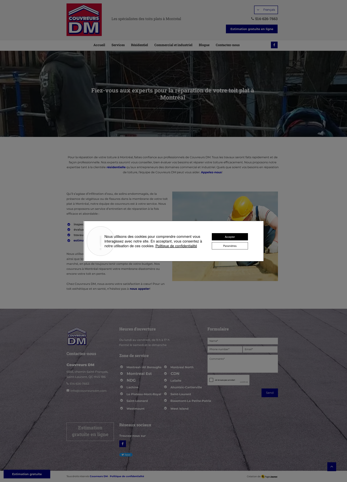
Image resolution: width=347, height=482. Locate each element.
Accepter (230, 237)
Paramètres (230, 246)
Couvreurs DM (99, 476)
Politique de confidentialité (176, 245)
